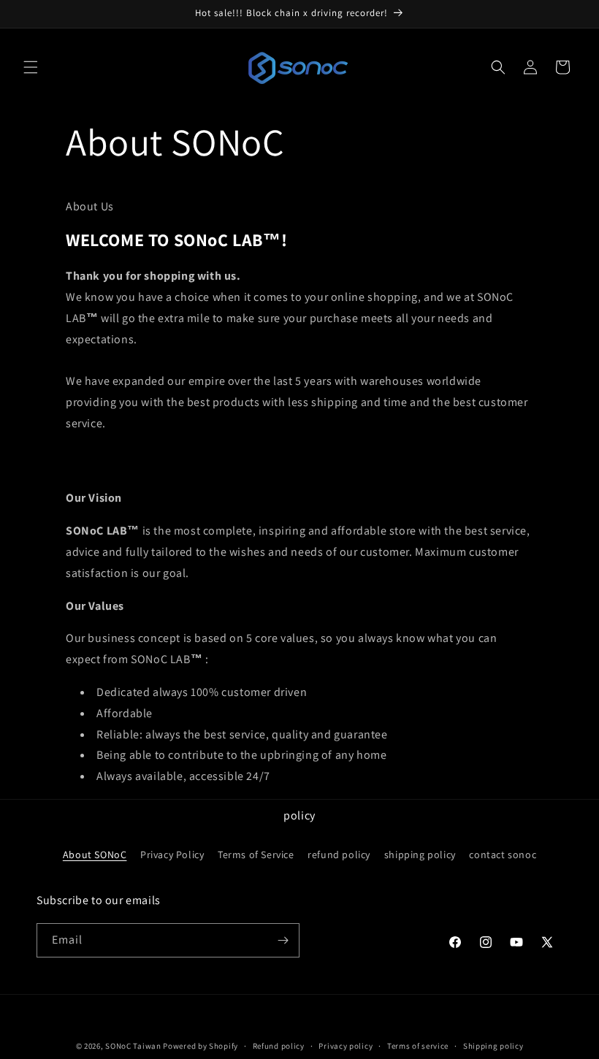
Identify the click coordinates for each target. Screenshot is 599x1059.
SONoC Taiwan (133, 1046)
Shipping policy (493, 1046)
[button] (31, 67)
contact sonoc (502, 854)
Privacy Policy (172, 854)
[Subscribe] (283, 940)
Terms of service (418, 1046)
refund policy (339, 854)
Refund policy (279, 1046)
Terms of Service (256, 854)
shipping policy (420, 854)
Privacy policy (345, 1046)
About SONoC (95, 854)
